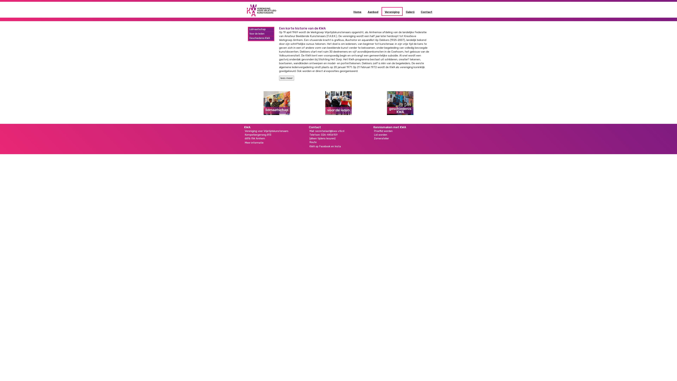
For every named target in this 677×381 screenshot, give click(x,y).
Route (313, 142)
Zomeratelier (381, 138)
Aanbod (373, 12)
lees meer (286, 78)
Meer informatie (254, 142)
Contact (426, 12)
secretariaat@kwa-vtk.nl (329, 131)
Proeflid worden (383, 131)
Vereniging (392, 12)
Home (357, 12)
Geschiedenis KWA (259, 38)
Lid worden (380, 134)
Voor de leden (256, 33)
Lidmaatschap (257, 29)
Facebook (324, 146)
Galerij (410, 12)
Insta (338, 146)
